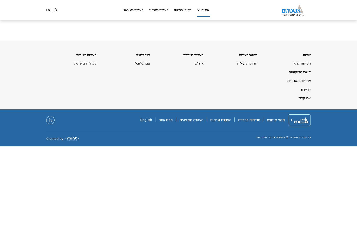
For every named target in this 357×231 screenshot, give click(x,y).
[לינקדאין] (50, 120)
